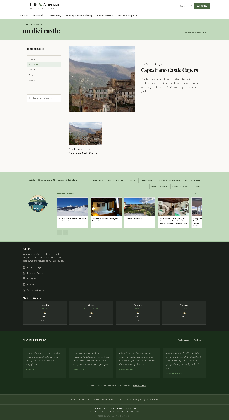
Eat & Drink (38, 15)
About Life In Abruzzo (80, 399)
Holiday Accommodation (169, 180)
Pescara (32, 80)
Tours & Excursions (116, 180)
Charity (197, 186)
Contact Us (123, 399)
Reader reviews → (184, 340)
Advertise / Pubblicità (103, 399)
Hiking (132, 180)
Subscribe (202, 6)
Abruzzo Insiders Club (118, 409)
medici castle (35, 48)
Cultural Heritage (192, 180)
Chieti (31, 75)
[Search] (190, 6)
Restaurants (97, 180)
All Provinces (34, 64)
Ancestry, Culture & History (78, 15)
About (183, 6)
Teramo (32, 86)
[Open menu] (21, 6)
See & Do (23, 15)
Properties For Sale (180, 186)
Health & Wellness (159, 186)
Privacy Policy (139, 399)
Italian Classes (147, 180)
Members (154, 399)
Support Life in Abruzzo (99, 412)
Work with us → (200, 340)
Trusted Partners (105, 15)
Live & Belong (54, 15)
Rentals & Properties (128, 15)
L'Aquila (32, 70)
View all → (198, 194)
